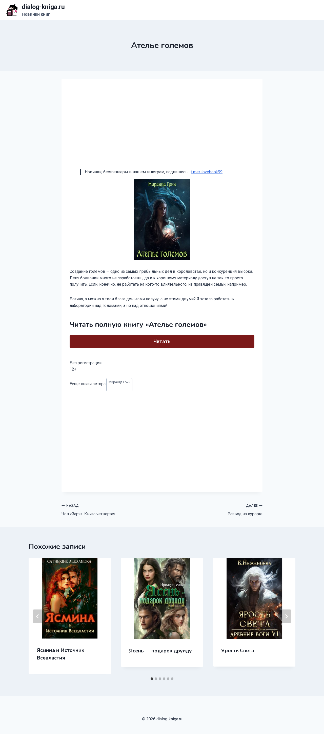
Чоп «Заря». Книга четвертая (88, 510)
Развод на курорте (245, 510)
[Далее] (286, 616)
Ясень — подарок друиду (160, 650)
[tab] (152, 678)
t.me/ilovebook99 (206, 171)
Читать (162, 341)
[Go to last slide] (37, 616)
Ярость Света (237, 650)
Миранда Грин (119, 382)
